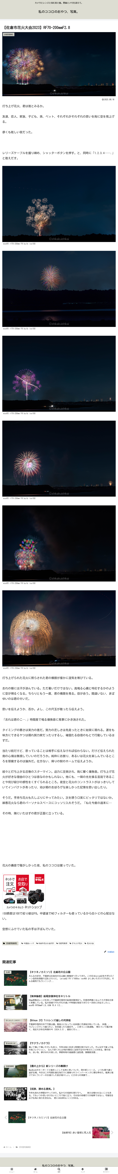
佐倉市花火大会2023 (46, 943)
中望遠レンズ (29, 943)
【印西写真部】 (11, 943)
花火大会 (90, 943)
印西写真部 (63, 943)
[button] (109, 601)
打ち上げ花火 (77, 943)
